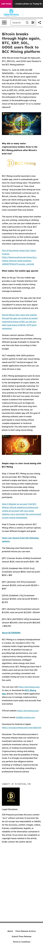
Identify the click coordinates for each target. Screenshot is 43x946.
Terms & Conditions (21, 942)
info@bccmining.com (25, 717)
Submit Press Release (21, 936)
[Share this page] (39, 22)
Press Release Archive (25, 931)
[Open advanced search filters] (33, 22)
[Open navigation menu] (4, 22)
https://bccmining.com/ (29, 687)
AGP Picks (6, 4)
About (10, 931)
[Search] (27, 22)
